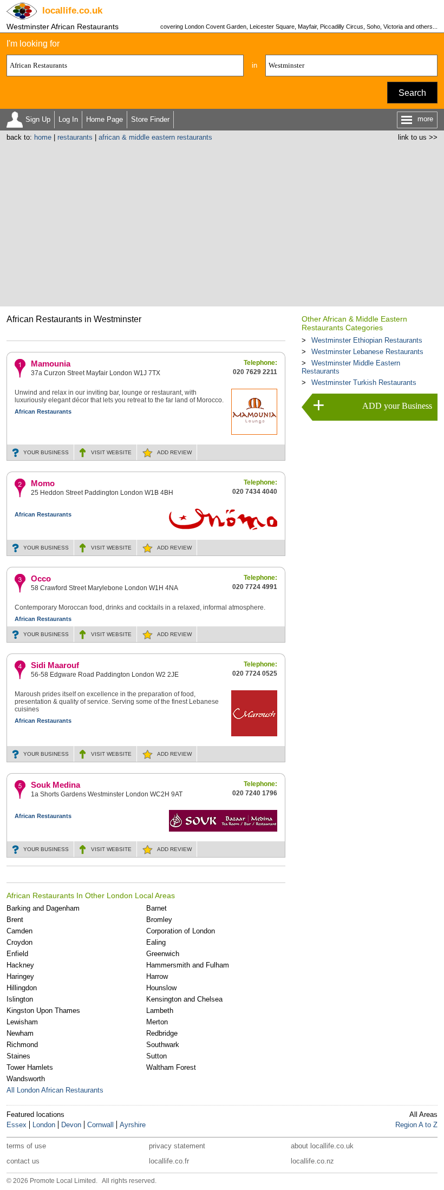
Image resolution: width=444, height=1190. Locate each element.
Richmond (22, 1045)
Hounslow (161, 988)
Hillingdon (21, 988)
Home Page (104, 119)
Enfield (17, 954)
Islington (19, 999)
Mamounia (50, 363)
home (42, 137)
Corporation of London (180, 931)
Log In (68, 119)
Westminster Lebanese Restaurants (367, 352)
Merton (157, 1022)
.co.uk (72, 10)
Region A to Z (416, 1125)
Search (412, 92)
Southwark (162, 1045)
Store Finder (150, 119)
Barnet (156, 908)
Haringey (20, 976)
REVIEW (174, 452)
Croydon (19, 942)
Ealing (156, 942)
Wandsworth (25, 1079)
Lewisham (22, 1022)
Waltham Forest (171, 1067)
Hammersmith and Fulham (187, 965)
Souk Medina (55, 784)
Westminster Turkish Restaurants (363, 382)
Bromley (159, 920)
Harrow (157, 976)
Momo (43, 483)
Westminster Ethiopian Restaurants (366, 340)
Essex (16, 1125)
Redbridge (162, 1033)
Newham (20, 1033)
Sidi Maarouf (55, 665)
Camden (19, 931)
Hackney (20, 965)
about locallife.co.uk (322, 1146)
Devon (71, 1125)
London (43, 1125)
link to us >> (418, 137)
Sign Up (37, 119)
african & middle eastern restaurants (155, 137)
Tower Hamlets (29, 1067)
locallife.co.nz (312, 1161)
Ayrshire (133, 1125)
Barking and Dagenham (43, 908)
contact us (23, 1161)
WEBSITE (111, 452)
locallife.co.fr (169, 1161)
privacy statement (177, 1146)
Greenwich (162, 954)
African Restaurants (43, 411)
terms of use (26, 1146)
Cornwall (100, 1125)
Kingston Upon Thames (43, 1010)
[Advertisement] (222, 222)
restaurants (75, 137)
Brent (14, 920)
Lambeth (159, 1010)
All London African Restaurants (54, 1090)
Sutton (156, 1056)
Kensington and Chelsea (184, 999)
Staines (18, 1056)
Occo (41, 578)
